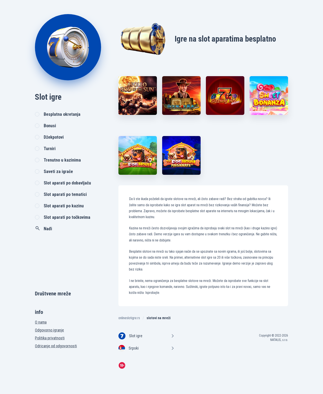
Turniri (50, 148)
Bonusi (50, 125)
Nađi (48, 228)
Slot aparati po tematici (65, 194)
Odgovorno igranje (49, 330)
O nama (41, 322)
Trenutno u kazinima (62, 160)
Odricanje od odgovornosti (56, 346)
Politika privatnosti (50, 338)
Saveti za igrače (58, 171)
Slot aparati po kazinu (64, 205)
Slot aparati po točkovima (67, 217)
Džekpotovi (54, 137)
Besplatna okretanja (62, 114)
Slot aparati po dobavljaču (67, 183)
